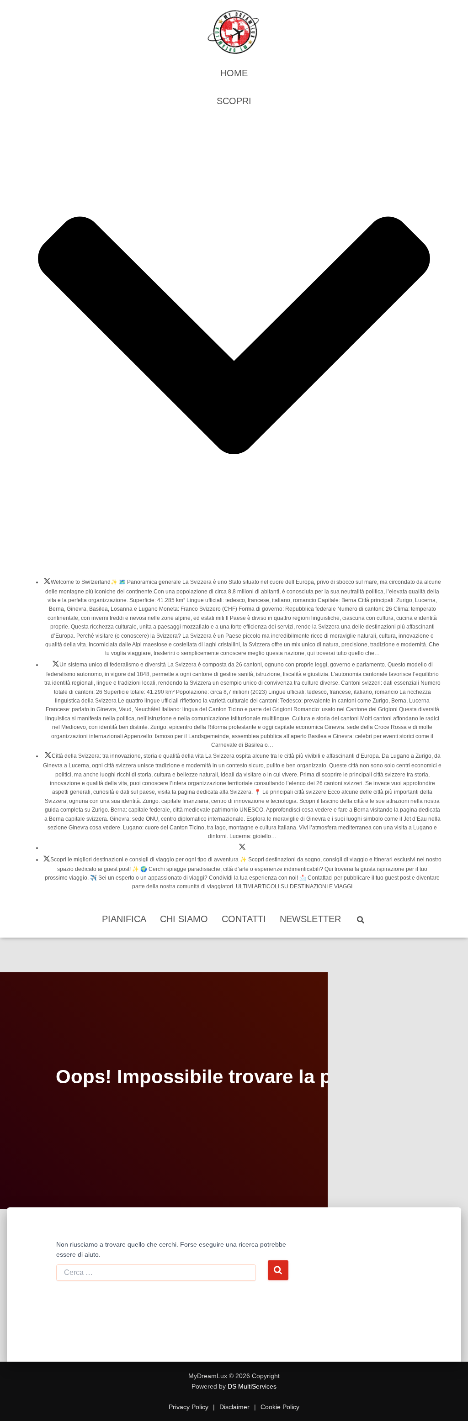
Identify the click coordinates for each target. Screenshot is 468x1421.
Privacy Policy (189, 1407)
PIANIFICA (124, 919)
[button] (234, 562)
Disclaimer (234, 1407)
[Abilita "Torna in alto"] (450, 1402)
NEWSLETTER (310, 919)
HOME (234, 73)
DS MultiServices (252, 1386)
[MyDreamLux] (234, 32)
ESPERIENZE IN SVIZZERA (242, 849)
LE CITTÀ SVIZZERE (48, 758)
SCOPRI (234, 101)
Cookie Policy (279, 1407)
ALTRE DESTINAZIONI (46, 861)
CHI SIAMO (184, 919)
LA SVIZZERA (47, 584)
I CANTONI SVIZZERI (55, 666)
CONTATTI (244, 919)
